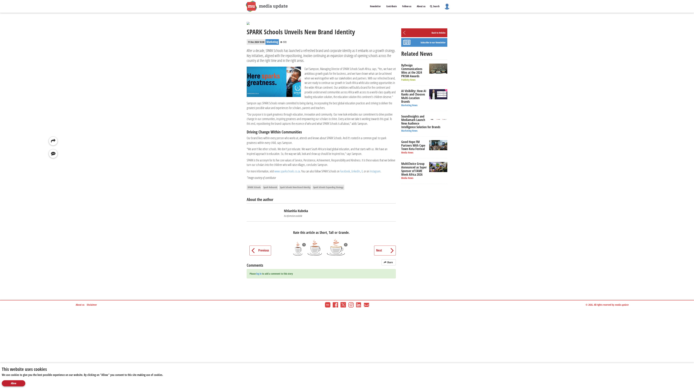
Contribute (391, 6)
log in (259, 273)
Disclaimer (92, 304)
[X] (343, 304)
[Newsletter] (366, 304)
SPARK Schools (254, 187)
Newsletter (375, 6)
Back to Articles (438, 32)
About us (421, 6)
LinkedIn (355, 171)
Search (436, 6)
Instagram (375, 171)
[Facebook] (335, 304)
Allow (13, 383)
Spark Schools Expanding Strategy (328, 187)
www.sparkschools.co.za (287, 171)
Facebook (345, 171)
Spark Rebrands (270, 187)
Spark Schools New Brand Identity (295, 187)
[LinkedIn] (358, 304)
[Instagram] (351, 304)
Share (389, 262)
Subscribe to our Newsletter (433, 42)
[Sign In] (447, 6)
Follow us (406, 6)
